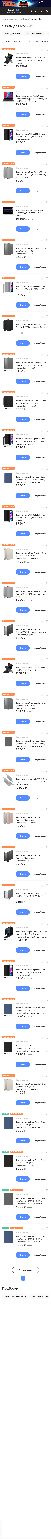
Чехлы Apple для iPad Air (15, 1297)
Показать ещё (25, 1270)
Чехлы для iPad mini (34, 33)
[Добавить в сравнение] (42, 49)
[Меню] (3, 11)
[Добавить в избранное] (47, 49)
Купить (23, 76)
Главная (5, 19)
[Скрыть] (48, 3)
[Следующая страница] (33, 1278)
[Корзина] (47, 11)
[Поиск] (31, 11)
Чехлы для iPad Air (12, 33)
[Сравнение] (36, 11)
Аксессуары (15, 19)
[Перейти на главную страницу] (14, 11)
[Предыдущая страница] (18, 1278)
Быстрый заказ (39, 76)
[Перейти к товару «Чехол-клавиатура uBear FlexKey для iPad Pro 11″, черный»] (8, 668)
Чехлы (25, 19)
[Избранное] (41, 11)
